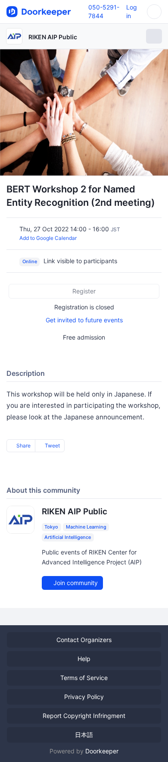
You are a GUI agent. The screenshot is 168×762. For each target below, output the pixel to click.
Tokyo (51, 527)
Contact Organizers (84, 639)
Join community (75, 582)
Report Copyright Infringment (84, 715)
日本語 (84, 734)
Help (84, 658)
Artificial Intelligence (67, 537)
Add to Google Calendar (48, 238)
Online (29, 261)
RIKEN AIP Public (52, 37)
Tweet (52, 445)
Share (23, 445)
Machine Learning (86, 527)
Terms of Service (84, 677)
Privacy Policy (84, 696)
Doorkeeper (101, 751)
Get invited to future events (84, 320)
